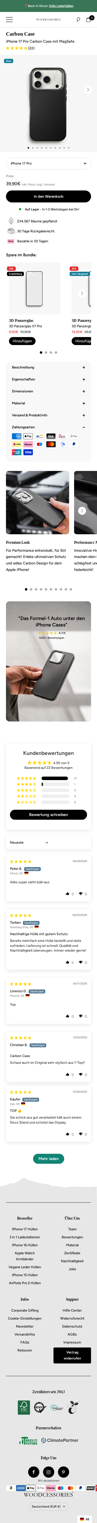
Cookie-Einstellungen (25, 1318)
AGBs (72, 1334)
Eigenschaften (23, 379)
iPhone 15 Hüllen (25, 1275)
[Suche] (78, 19)
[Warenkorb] (88, 19)
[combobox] (84, 1519)
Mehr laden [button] (49, 1158)
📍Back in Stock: (48, 6)
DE (87, 1519)
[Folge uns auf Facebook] (33, 1472)
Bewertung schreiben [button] (48, 814)
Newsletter (25, 1326)
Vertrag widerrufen (72, 1355)
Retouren (24, 1350)
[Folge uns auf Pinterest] (63, 1472)
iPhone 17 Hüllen (25, 1229)
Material (18, 403)
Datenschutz (72, 1326)
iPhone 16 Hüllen (25, 1245)
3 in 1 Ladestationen (24, 1237)
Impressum (72, 1342)
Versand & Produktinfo (29, 415)
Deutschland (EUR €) (46, 1506)
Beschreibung (23, 367)
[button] (17, 48)
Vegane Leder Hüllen (24, 1267)
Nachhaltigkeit (72, 1261)
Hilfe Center (72, 1310)
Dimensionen (22, 391)
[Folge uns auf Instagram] (48, 1472)
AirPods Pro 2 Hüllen (25, 1283)
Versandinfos (24, 1334)
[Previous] (15, 511)
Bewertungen (72, 1237)
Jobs (72, 1269)
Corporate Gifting (25, 1310)
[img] (20, 862)
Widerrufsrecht (72, 1318)
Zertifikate (72, 1253)
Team (72, 1229)
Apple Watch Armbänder (25, 1256)
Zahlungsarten (23, 427)
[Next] (88, 90)
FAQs (24, 1342)
